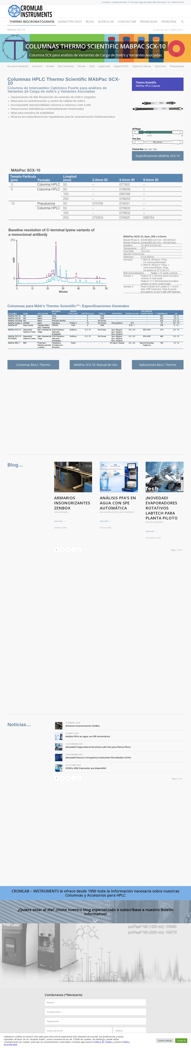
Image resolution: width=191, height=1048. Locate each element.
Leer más (58, 521)
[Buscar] (181, 21)
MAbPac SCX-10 (16, 29)
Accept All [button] (181, 1040)
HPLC (122, 512)
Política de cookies (103, 1041)
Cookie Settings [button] (165, 1040)
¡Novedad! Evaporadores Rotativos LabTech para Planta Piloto (162, 508)
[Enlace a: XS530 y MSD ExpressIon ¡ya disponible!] (58, 768)
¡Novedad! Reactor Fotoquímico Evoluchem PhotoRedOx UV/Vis (98, 757)
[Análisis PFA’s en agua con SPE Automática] (119, 477)
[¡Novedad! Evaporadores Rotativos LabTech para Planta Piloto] (165, 477)
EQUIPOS (115, 512)
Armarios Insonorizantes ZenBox (72, 503)
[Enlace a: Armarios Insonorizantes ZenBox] (58, 725)
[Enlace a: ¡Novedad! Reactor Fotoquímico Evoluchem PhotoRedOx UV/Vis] (58, 757)
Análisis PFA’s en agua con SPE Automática (118, 503)
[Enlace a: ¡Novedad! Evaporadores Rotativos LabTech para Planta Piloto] (58, 747)
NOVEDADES (63, 512)
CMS (55, 512)
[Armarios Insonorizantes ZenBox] (73, 477)
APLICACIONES (105, 512)
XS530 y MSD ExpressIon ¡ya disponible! (86, 768)
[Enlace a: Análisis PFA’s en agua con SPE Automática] (58, 736)
